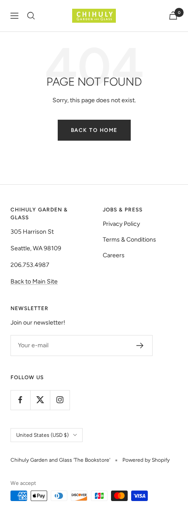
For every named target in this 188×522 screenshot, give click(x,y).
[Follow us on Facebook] (20, 400)
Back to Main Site (34, 281)
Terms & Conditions (129, 239)
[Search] (31, 16)
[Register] (140, 345)
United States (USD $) (42, 435)
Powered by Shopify (146, 460)
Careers (114, 255)
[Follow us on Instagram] (60, 400)
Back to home (94, 130)
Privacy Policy (121, 224)
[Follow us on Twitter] (40, 400)
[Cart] (173, 15)
